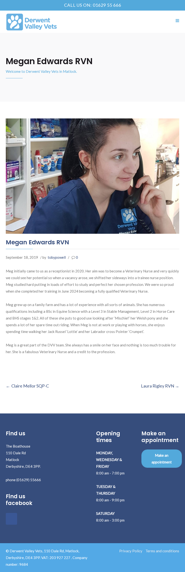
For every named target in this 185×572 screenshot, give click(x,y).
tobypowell (57, 257)
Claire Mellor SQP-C (30, 385)
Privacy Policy (130, 551)
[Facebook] (11, 519)
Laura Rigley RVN (157, 385)
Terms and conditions (162, 551)
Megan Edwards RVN (37, 242)
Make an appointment (162, 458)
